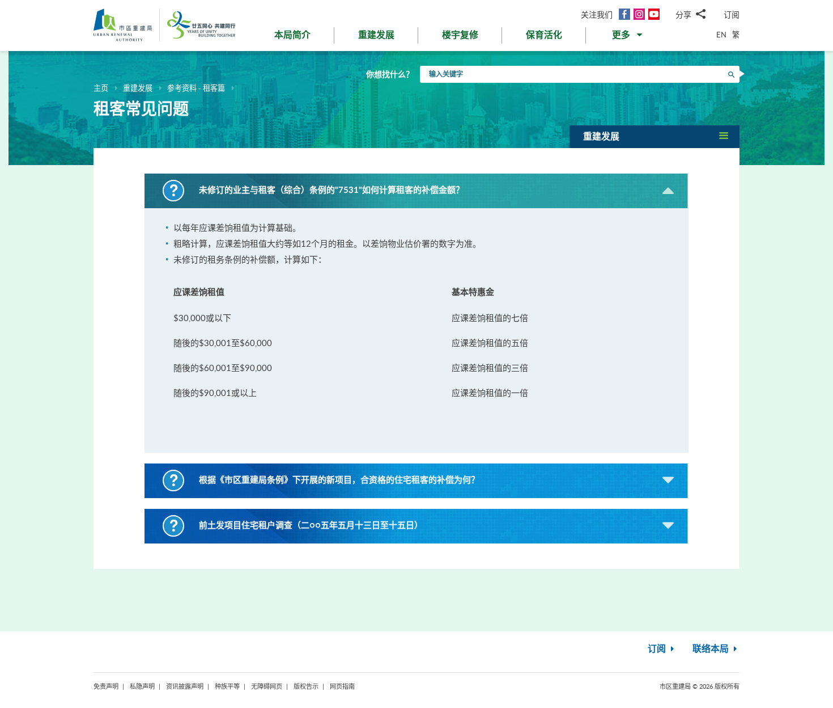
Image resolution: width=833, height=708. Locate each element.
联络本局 (711, 649)
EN (721, 35)
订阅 (732, 14)
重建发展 (137, 88)
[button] (628, 37)
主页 (101, 88)
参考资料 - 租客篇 (196, 88)
